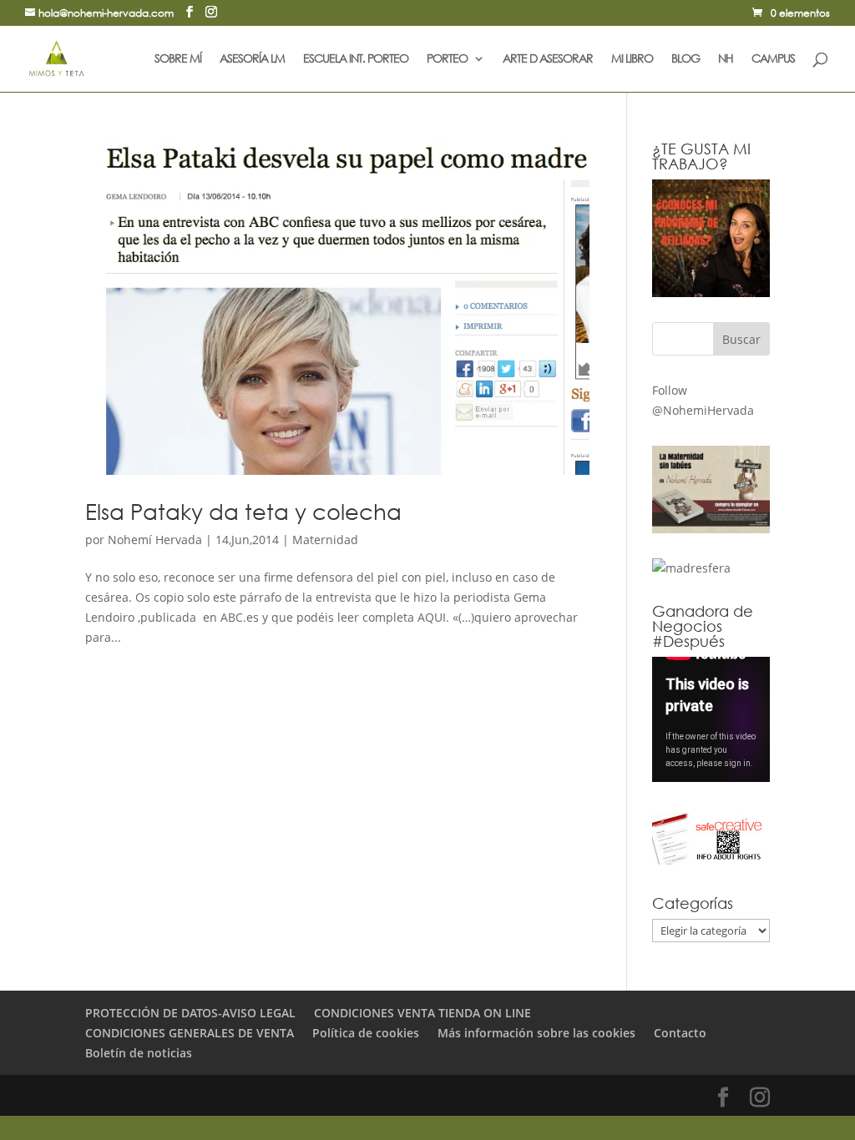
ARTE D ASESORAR (548, 59)
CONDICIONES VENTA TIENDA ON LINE (422, 1013)
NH (725, 59)
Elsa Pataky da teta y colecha (243, 510)
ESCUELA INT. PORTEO (355, 59)
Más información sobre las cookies (536, 1033)
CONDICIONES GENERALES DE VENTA (189, 1033)
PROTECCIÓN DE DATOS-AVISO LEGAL (190, 1013)
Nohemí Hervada (155, 539)
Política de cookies (365, 1033)
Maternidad (325, 539)
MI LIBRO (632, 59)
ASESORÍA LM (252, 59)
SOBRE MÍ (177, 59)
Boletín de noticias (138, 1053)
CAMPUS (773, 59)
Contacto (680, 1033)
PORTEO (447, 59)
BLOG (685, 59)
